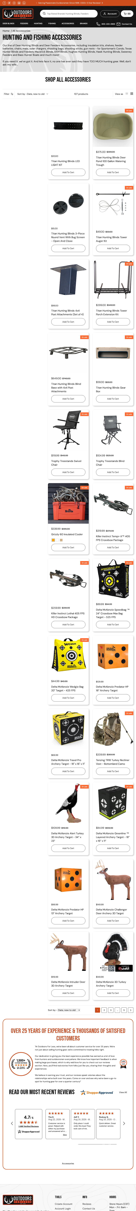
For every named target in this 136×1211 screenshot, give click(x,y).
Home (6, 30)
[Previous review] (12, 1123)
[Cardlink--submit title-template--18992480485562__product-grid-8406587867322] (68, 353)
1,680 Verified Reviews (29, 1126)
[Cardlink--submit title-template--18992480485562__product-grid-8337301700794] (113, 802)
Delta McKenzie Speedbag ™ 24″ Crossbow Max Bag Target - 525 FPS (113, 613)
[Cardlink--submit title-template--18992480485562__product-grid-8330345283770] (113, 952)
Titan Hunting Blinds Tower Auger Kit (111, 239)
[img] (28, 1122)
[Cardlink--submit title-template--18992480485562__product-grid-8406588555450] (113, 126)
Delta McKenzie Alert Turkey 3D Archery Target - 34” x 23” (67, 837)
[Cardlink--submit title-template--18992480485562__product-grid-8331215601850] (68, 879)
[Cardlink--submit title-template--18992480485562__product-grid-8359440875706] (68, 503)
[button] (102, 3)
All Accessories (21, 30)
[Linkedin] (24, 3)
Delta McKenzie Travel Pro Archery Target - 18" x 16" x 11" (68, 762)
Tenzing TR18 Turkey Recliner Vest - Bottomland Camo (112, 762)
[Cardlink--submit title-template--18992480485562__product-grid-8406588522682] (68, 203)
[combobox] (69, 13)
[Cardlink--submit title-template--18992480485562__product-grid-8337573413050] (113, 729)
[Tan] (61, 540)
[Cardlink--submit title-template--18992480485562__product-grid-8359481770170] (68, 430)
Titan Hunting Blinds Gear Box (111, 389)
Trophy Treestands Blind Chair (110, 462)
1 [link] (97, 1010)
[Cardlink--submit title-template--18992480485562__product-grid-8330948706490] (113, 879)
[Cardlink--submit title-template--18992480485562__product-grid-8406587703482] (113, 353)
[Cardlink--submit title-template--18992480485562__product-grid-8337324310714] (68, 802)
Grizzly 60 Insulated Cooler (67, 534)
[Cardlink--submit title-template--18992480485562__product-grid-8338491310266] (68, 656)
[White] (57, 540)
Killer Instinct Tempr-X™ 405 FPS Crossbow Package (113, 538)
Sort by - (22, 93)
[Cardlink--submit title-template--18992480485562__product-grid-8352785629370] (68, 578)
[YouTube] (19, 3)
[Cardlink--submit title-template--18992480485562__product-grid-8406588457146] (68, 279)
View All (123, 1092)
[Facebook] (4, 3)
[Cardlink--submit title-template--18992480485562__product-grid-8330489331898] (68, 952)
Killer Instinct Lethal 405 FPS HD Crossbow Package (67, 615)
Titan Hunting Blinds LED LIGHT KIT (65, 163)
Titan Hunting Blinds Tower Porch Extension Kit (111, 312)
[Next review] (124, 1123)
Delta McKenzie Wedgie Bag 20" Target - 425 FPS (67, 688)
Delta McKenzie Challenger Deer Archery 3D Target (111, 911)
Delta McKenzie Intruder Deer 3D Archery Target (68, 983)
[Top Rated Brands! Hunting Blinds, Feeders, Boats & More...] (44, 13)
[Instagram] (14, 3)
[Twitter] (9, 3)
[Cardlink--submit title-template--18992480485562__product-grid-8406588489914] (113, 203)
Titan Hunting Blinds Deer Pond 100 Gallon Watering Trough (111, 161)
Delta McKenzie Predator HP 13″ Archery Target (67, 911)
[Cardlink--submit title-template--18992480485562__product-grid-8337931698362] (113, 656)
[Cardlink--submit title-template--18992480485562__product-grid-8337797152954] (68, 729)
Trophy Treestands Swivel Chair (66, 462)
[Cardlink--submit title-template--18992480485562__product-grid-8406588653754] (68, 126)
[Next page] (130, 1010)
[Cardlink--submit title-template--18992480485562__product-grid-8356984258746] (113, 503)
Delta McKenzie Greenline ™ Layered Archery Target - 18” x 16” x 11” (113, 837)
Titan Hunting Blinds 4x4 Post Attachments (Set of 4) (67, 312)
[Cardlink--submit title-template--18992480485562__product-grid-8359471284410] (113, 430)
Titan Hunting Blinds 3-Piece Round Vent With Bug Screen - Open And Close (68, 237)
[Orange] (53, 540)
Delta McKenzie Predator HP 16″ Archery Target (112, 688)
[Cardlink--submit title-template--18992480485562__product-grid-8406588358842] (113, 279)
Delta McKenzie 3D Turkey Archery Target (111, 983)
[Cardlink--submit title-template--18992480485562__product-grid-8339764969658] (113, 578)
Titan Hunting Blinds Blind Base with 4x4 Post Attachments (66, 387)
